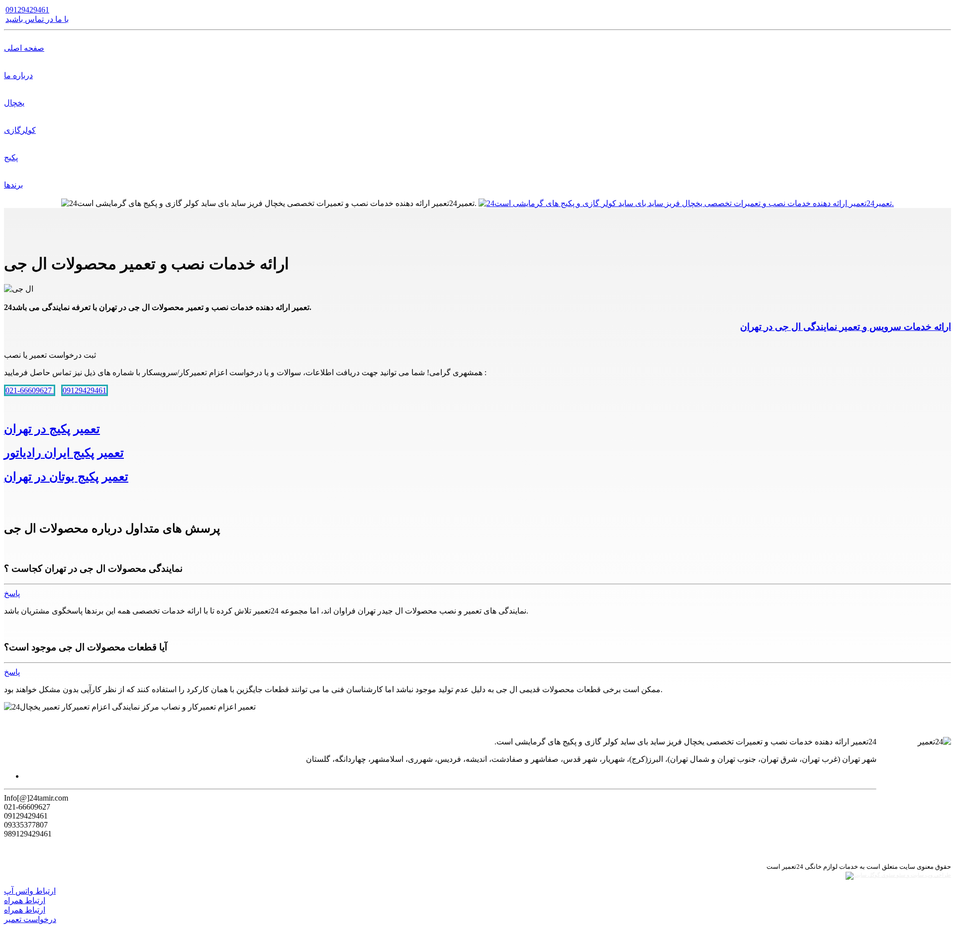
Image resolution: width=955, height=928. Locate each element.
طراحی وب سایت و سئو (923, 875)
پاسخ (12, 593)
